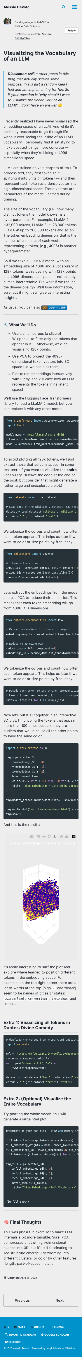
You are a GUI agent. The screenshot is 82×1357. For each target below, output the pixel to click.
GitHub (38, 1327)
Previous (22, 1300)
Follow (72, 30)
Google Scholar (56, 1334)
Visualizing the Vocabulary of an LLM (39, 56)
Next (60, 1300)
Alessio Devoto (16, 7)
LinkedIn (58, 1327)
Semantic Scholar (22, 1334)
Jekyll (49, 1348)
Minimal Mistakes (65, 1348)
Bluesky (14, 1342)
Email (21, 1327)
